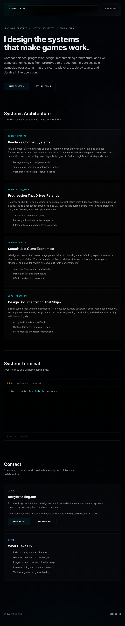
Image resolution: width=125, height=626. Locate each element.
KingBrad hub (44, 521)
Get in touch (43, 86)
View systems (16, 86)
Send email (19, 521)
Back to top (115, 613)
